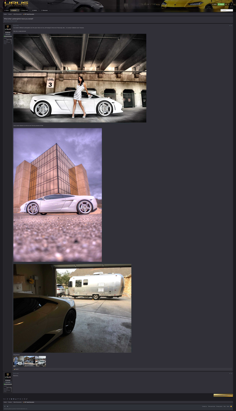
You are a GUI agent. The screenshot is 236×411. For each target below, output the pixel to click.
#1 (231, 25)
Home (7, 10)
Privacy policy (219, 406)
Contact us (204, 406)
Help (225, 406)
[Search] (231, 4)
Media (35, 10)
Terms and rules (211, 406)
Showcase (45, 10)
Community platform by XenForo (15, 408)
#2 (231, 373)
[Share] (230, 25)
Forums (14, 10)
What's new (25, 10)
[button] (228, 4)
